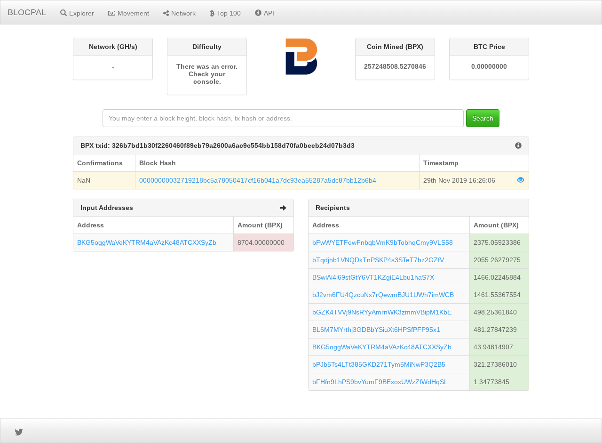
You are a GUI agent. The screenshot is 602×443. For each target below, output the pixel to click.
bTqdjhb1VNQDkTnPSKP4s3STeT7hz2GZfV (378, 260)
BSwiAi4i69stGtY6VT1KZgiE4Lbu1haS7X (373, 277)
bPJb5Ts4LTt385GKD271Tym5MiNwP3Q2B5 (378, 364)
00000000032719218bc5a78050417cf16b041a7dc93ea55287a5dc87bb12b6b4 (257, 180)
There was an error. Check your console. (207, 74)
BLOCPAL (27, 12)
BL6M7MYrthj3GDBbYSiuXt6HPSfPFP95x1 (376, 329)
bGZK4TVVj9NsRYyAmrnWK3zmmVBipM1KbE (382, 312)
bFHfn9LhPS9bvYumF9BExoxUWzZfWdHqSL (380, 382)
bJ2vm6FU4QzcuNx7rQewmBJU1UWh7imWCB (383, 294)
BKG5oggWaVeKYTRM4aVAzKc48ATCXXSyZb (146, 242)
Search (482, 118)
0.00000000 (489, 66)
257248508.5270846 (395, 66)
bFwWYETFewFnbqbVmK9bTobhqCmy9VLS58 (382, 242)
